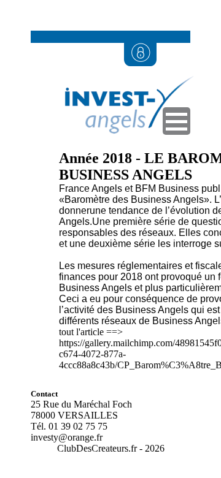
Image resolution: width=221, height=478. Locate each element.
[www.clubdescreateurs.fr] (123, 147)
